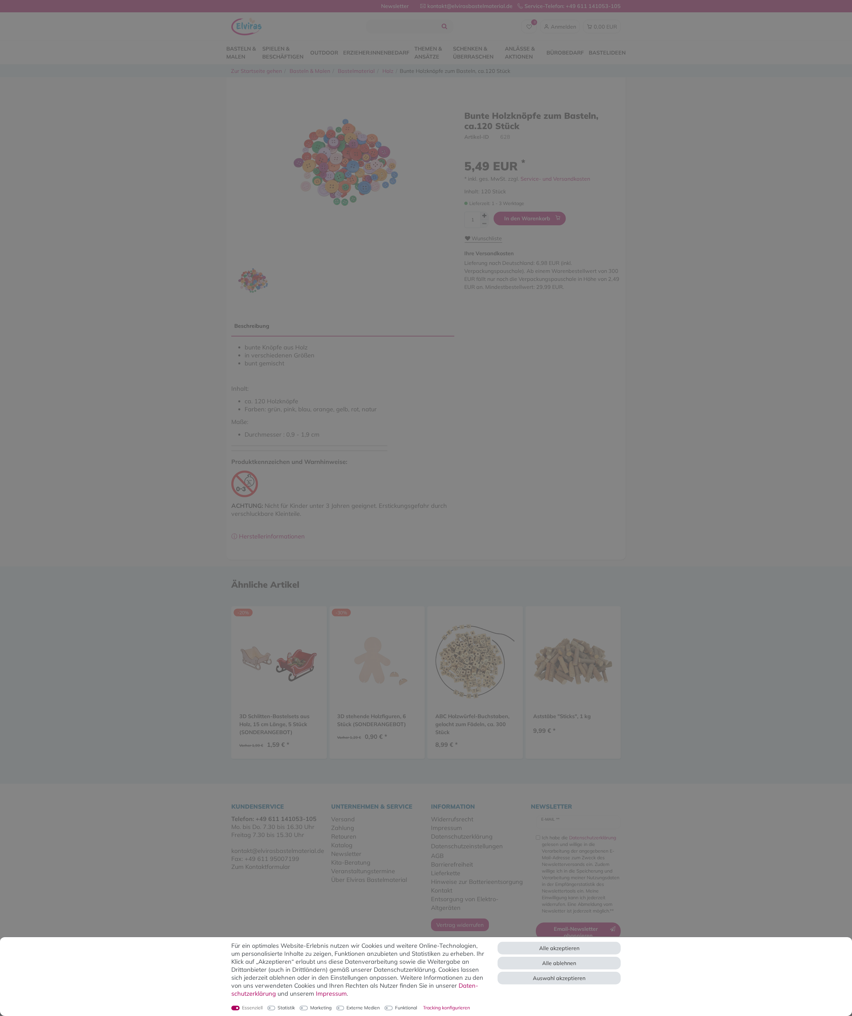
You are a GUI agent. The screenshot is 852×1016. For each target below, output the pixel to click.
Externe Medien (363, 1008)
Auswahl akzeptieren (559, 978)
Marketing (320, 1008)
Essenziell (252, 1008)
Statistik (286, 1008)
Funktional (406, 1008)
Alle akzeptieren (559, 948)
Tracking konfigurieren (446, 1008)
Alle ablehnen (559, 963)
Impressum (331, 993)
